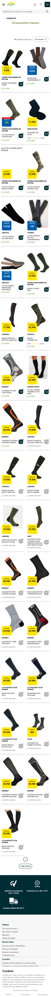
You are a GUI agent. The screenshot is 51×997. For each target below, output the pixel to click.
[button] (25, 866)
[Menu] (4, 4)
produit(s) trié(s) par (23, 39)
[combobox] (25, 11)
